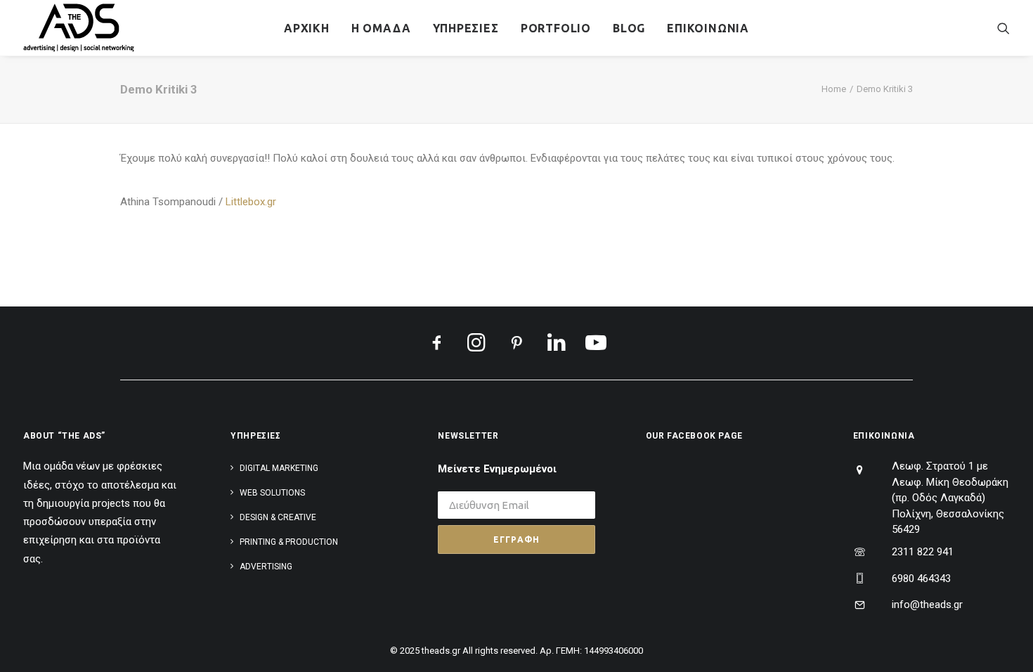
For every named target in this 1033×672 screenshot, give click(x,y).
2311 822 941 (923, 551)
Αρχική (307, 28)
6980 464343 (921, 578)
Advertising (266, 566)
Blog (629, 28)
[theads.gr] (78, 28)
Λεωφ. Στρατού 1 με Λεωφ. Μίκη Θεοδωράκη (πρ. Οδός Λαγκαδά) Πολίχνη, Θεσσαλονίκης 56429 (950, 498)
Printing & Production (289, 542)
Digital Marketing (279, 468)
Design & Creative (278, 517)
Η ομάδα (381, 28)
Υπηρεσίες (466, 28)
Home (833, 89)
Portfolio (556, 28)
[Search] (1003, 28)
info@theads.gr (927, 604)
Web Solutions (272, 493)
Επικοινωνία (708, 28)
